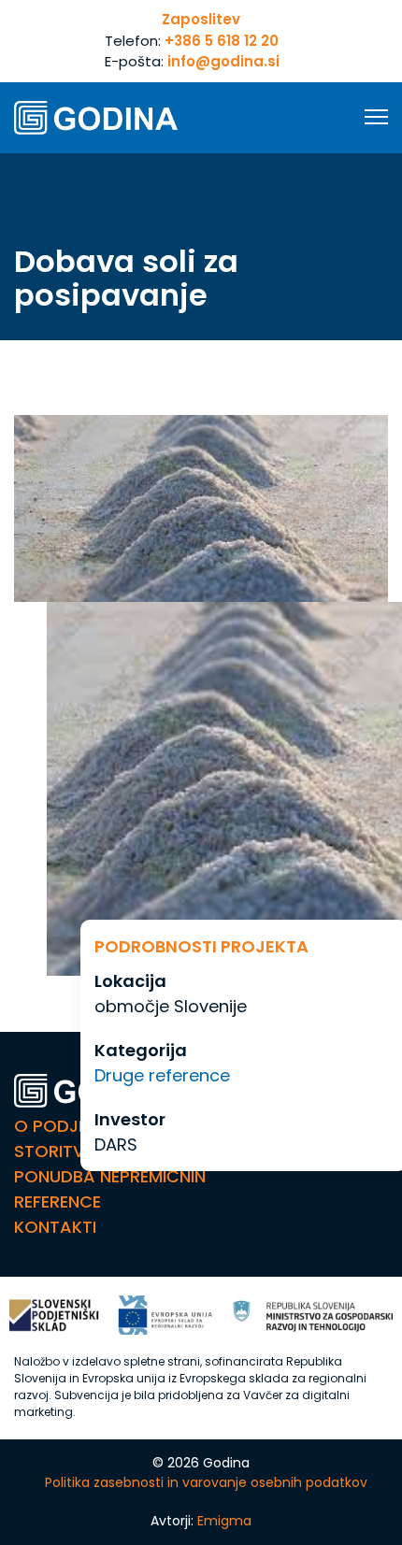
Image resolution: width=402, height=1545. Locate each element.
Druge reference (162, 1075)
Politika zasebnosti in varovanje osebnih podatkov (206, 1482)
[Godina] (96, 118)
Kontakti (55, 1226)
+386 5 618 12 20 (222, 40)
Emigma (224, 1520)
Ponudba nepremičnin (110, 1176)
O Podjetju (66, 1125)
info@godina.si (223, 61)
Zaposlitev (201, 19)
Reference (57, 1201)
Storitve (53, 1151)
